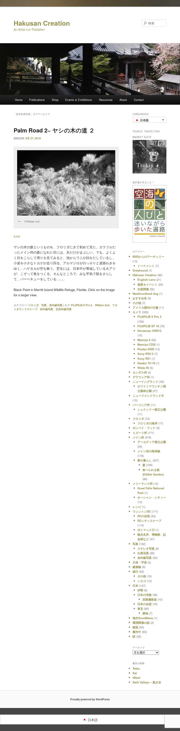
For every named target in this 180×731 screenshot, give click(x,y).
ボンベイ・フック (144, 428)
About (123, 100)
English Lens (146, 279)
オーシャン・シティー (151, 497)
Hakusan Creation (42, 23)
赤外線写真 (55, 305)
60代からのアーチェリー (148, 256)
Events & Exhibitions (78, 100)
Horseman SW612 (149, 331)
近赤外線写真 (64, 309)
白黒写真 (143, 553)
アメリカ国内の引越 (145, 307)
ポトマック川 (146, 530)
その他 (137, 303)
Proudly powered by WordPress (90, 699)
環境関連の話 (141, 622)
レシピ (137, 507)
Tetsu (136, 668)
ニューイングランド (145, 381)
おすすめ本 (140, 298)
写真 (44, 305)
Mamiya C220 (146, 344)
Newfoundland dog (145, 293)
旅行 (135, 571)
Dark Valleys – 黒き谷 (147, 682)
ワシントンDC (142, 511)
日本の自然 (144, 604)
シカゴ (141, 581)
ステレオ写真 (146, 548)
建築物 (137, 567)
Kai (135, 673)
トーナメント (146, 266)
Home (18, 100)
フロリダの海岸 (147, 423)
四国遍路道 (149, 599)
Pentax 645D (145, 349)
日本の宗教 (144, 595)
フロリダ (33, 305)
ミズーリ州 (140, 433)
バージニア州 (141, 405)
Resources (106, 100)
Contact (139, 100)
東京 (140, 608)
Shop (55, 100)
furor (17, 236)
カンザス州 (140, 372)
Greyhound (140, 270)
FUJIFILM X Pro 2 (81, 305)
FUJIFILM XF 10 (148, 326)
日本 (135, 585)
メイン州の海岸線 (148, 451)
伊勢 (140, 590)
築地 (145, 613)
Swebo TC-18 (146, 363)
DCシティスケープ (149, 520)
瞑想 (135, 627)
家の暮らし (144, 460)
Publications (37, 100)
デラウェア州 (141, 377)
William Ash (102, 305)
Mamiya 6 (143, 340)
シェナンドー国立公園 (151, 409)
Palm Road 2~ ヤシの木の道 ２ (54, 130)
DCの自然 (143, 516)
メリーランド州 (143, 483)
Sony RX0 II (145, 354)
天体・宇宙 (140, 562)
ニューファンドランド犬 (148, 395)
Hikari (136, 678)
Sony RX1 (144, 358)
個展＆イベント (147, 284)
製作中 (137, 632)
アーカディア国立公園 (151, 442)
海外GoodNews (143, 618)
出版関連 (143, 289)
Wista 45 (143, 368)
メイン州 (138, 437)
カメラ (137, 312)
